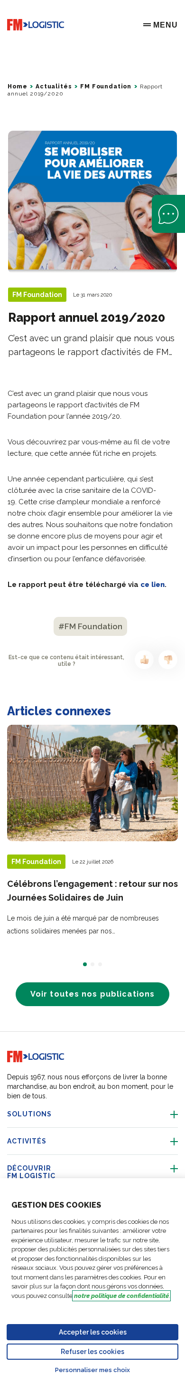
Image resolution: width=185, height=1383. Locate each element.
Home (17, 86)
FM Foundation (105, 86)
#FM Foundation (90, 626)
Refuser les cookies (92, 1351)
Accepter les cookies (93, 1332)
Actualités (54, 86)
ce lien (152, 584)
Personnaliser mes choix (92, 1369)
